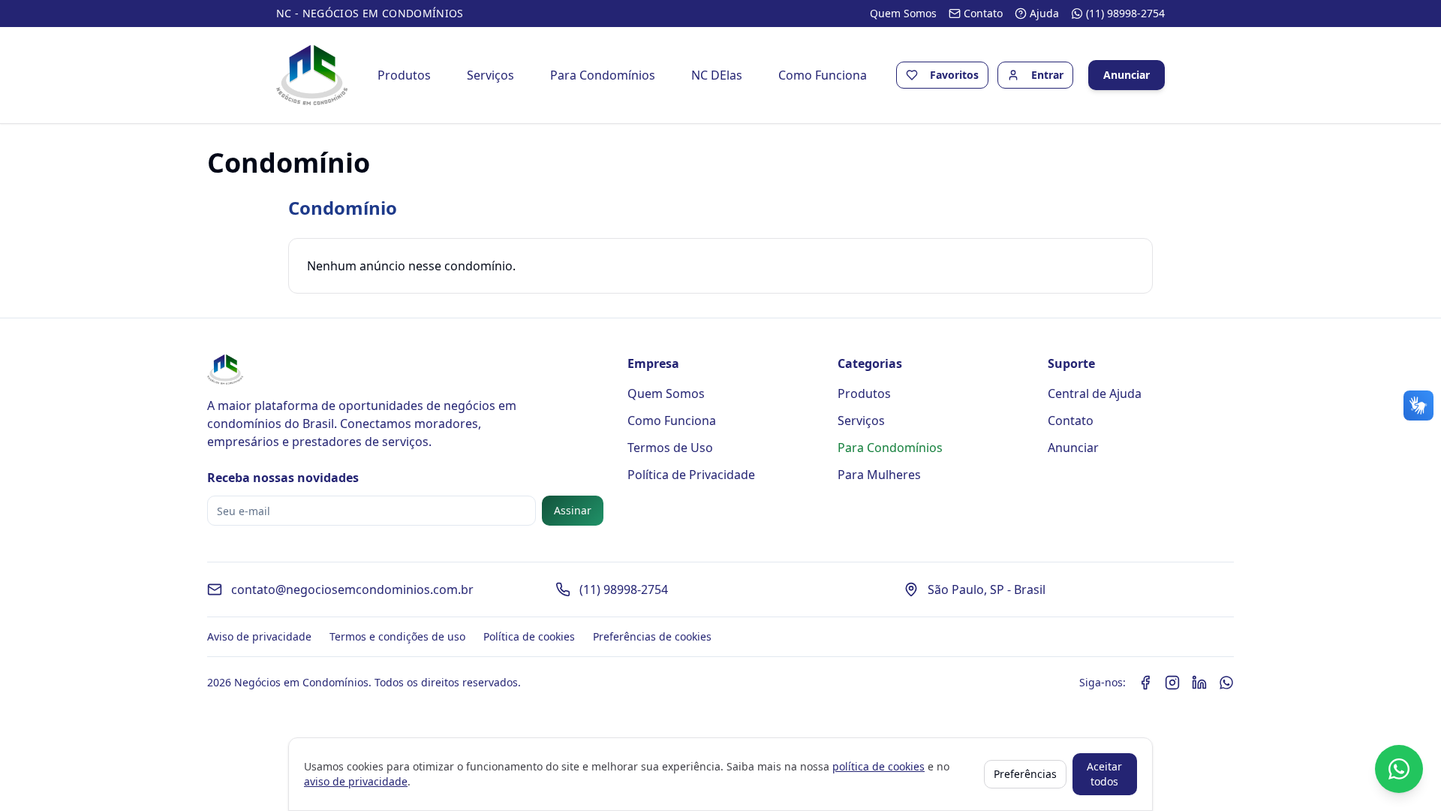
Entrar (1047, 75)
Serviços (490, 75)
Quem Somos (666, 393)
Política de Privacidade (691, 474)
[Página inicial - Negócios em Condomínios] (311, 75)
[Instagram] (1172, 682)
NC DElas (716, 75)
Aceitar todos (1104, 773)
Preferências (1025, 774)
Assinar (572, 510)
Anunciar (1126, 75)
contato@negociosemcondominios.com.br (352, 589)
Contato (1071, 420)
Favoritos (954, 75)
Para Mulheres (879, 474)
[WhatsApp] (1226, 682)
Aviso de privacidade (259, 636)
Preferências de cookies (652, 636)
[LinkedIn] (1199, 682)
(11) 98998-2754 (623, 589)
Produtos (404, 75)
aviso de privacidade (356, 781)
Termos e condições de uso (397, 636)
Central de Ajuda (1095, 393)
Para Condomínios (602, 75)
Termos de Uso (670, 447)
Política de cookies (529, 636)
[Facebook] (1145, 682)
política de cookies (878, 766)
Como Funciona (822, 75)
